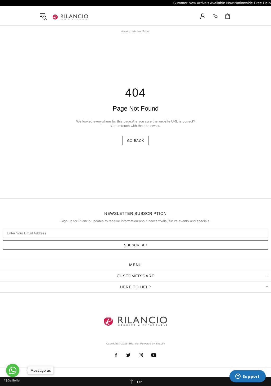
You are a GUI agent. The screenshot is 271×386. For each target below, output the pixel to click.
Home (124, 31)
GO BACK (135, 141)
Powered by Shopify (152, 343)
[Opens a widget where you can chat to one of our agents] (247, 376)
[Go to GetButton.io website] (12, 380)
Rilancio (70, 16)
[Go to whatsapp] (12, 370)
